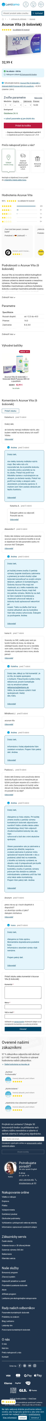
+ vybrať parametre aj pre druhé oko (19, 118)
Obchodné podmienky (11, 1218)
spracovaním (19, 1021)
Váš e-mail (9, 1012)
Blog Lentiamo (8, 1321)
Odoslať (23, 1029)
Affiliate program (9, 1294)
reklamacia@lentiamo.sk (18, 687)
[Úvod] (3, 19)
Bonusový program (10, 1272)
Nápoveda (38, 98)
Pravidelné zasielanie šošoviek (14, 1285)
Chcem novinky (23, 1152)
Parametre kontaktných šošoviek (15, 1312)
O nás (4, 1344)
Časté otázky (7, 1241)
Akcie (4, 1289)
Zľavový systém (8, 1277)
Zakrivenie (27, 101)
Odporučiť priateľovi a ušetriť (14, 1281)
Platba (4, 1205)
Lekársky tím (7, 1325)
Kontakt (5, 1356)
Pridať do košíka (23, 125)
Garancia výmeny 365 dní (12, 1249)
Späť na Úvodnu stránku (18, 1398)
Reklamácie (7, 1254)
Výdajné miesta (8, 1209)
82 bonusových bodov (28, 74)
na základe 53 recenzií (21, 30)
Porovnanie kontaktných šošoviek (16, 1329)
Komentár (9, 984)
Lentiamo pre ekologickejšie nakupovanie (19, 1298)
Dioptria (16, 101)
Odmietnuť (35, 1418)
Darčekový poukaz (9, 1214)
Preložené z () (14, 235)
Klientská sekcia (8, 1258)
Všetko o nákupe (9, 1197)
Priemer (36, 101)
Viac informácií (10, 1417)
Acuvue (32, 19)
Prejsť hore (32, 1398)
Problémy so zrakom (10, 1317)
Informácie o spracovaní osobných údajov (19, 1227)
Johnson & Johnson (18, 19)
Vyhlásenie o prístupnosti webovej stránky (19, 1222)
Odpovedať (9, 439)
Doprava (5, 1201)
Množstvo (7, 101)
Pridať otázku (10, 411)
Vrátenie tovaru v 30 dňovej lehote (16, 1245)
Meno (7, 1002)
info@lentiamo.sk (26, 1183)
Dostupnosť (8, 109)
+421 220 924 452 (26, 1180)
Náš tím (5, 1348)
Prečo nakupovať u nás (11, 1352)
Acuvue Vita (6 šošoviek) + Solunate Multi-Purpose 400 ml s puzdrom (16, 379)
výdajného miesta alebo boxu (15, 180)
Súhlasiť (23, 1418)
